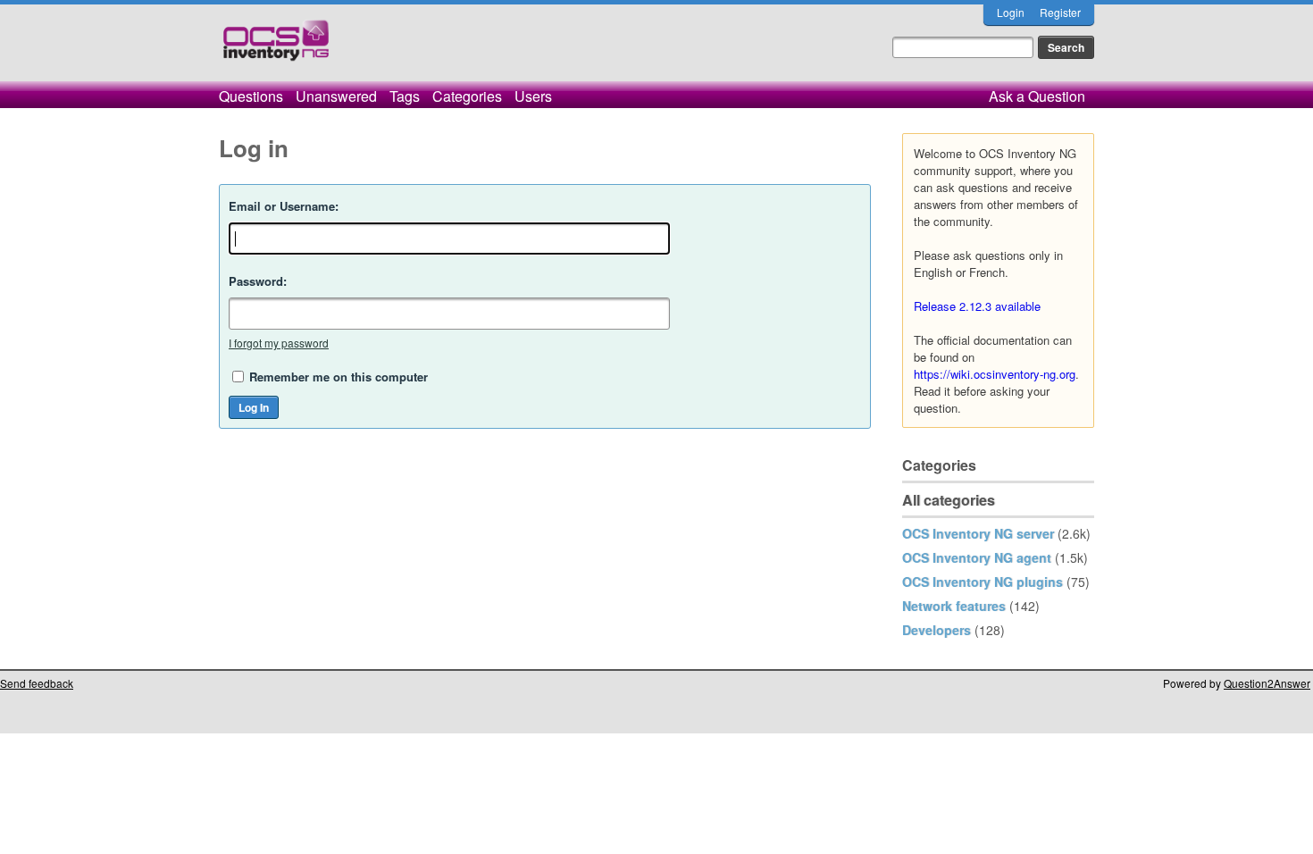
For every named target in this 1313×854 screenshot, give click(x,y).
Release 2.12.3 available (977, 305)
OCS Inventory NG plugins (982, 581)
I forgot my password (279, 342)
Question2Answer (1267, 683)
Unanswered (336, 96)
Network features (954, 606)
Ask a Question (1037, 96)
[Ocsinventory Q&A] (276, 47)
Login (1010, 12)
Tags (404, 96)
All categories (948, 500)
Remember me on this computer (338, 376)
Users (533, 96)
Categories (467, 96)
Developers (936, 630)
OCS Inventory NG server (978, 533)
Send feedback (36, 683)
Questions (251, 96)
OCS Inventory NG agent (976, 557)
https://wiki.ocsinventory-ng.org (994, 373)
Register (1060, 12)
